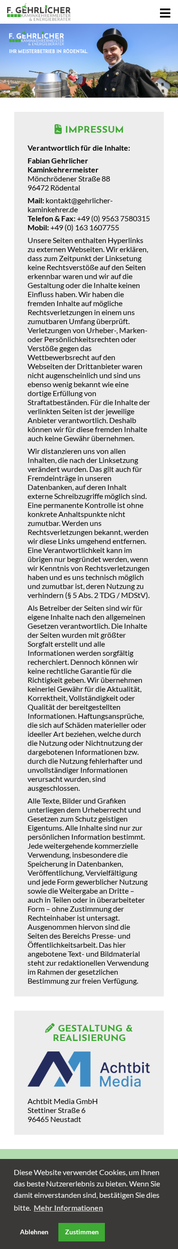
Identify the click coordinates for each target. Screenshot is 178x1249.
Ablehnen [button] (34, 1232)
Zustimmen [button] (82, 1232)
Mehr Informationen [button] (68, 1207)
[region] (89, 61)
